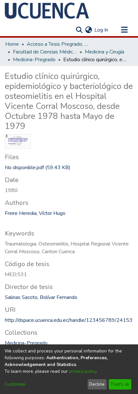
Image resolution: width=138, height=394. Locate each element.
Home (12, 44)
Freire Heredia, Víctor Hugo (35, 213)
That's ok (119, 384)
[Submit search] (79, 30)
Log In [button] (101, 30)
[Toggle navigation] (124, 30)
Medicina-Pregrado (34, 59)
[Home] (47, 11)
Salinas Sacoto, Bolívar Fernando (41, 297)
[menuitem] (88, 30)
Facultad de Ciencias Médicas (45, 51)
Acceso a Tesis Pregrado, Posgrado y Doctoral (59, 44)
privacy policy (82, 371)
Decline (97, 384)
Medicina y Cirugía (104, 51)
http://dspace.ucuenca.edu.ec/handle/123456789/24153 (69, 320)
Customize (14, 384)
